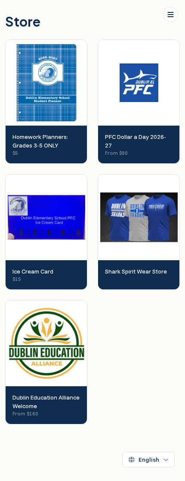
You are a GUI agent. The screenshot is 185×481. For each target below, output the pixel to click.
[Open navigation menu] (170, 14)
